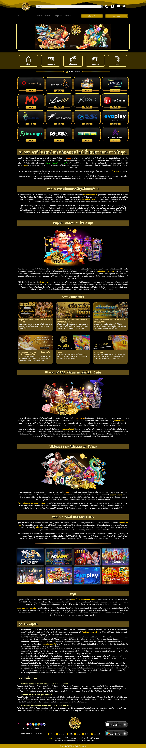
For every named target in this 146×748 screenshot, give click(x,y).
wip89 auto (98, 352)
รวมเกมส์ (48, 16)
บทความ (31, 16)
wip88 (59, 352)
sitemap (39, 733)
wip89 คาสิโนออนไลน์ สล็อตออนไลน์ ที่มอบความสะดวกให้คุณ (73, 152)
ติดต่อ (117, 64)
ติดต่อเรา (68, 16)
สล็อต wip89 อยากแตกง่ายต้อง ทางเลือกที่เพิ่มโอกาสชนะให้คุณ (35, 353)
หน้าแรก (21, 16)
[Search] (102, 6)
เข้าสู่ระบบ (58, 16)
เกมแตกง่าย (51, 64)
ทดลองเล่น (95, 64)
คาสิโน (39, 16)
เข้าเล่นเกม (73, 64)
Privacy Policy (26, 733)
